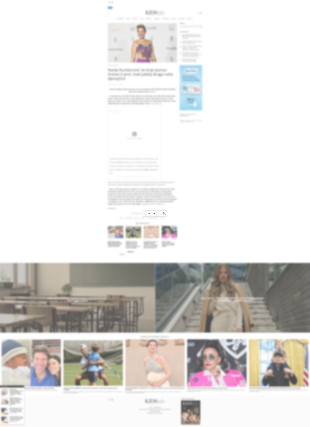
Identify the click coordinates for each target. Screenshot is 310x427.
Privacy (163, 215)
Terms (165, 215)
